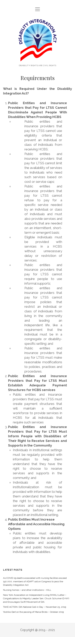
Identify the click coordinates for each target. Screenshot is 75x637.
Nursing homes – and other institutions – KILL (27, 590)
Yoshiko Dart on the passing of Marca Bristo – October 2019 (33, 612)
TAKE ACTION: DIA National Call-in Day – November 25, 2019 (34, 607)
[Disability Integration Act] (37, 59)
